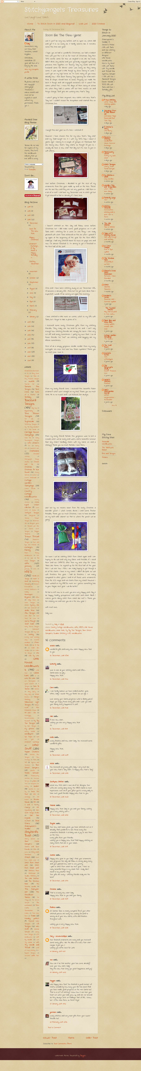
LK (35, 676)
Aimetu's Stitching (107, 138)
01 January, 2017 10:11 (57, 951)
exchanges (29, 547)
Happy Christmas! (34, 238)
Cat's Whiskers (33, 443)
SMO (34, 849)
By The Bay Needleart (32, 427)
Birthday (28, 397)
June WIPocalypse (108, 358)
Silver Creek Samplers (32, 842)
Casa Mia (28, 438)
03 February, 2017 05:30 (58, 1022)
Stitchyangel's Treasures (61, 9)
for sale (30, 558)
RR (34, 802)
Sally (28, 43)
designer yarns (34, 523)
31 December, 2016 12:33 (59, 927)
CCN (29, 446)
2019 (29, 206)
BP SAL (29, 419)
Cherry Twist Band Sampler (109, 167)
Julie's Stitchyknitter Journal (109, 391)
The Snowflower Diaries (32, 895)
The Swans (108, 339)
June (32, 293)
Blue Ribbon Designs (32, 415)
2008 (29, 352)
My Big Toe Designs (73, 630)
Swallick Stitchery (59, 633)
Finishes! (107, 383)
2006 (29, 360)
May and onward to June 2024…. (110, 312)
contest (34, 475)
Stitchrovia (31, 873)
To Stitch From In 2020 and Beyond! (56, 23)
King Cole (36, 632)
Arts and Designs (108, 453)
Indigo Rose (32, 600)
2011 (29, 339)
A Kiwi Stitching (109, 100)
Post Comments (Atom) (63, 1043)
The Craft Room (108, 346)
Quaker (36, 786)
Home (30, 23)
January (33, 316)
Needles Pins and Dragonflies (110, 186)
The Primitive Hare (109, 259)
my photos (29, 728)
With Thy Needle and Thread (32, 945)
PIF (26, 762)
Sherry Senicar (30, 839)
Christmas (28, 467)
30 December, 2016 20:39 (59, 755)
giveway (27, 569)
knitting (31, 634)
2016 (29, 219)
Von (51, 959)
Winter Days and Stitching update (110, 103)
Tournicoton (29, 910)
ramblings (27, 797)
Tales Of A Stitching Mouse (110, 234)
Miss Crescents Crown (32, 708)
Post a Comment (54, 1027)
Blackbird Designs (30, 402)
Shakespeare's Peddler (30, 827)
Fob (38, 555)
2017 (29, 215)
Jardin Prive (30, 610)
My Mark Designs (30, 726)
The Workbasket (32, 904)
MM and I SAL (30, 713)
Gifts (76, 627)
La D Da (36, 645)
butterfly (53, 664)
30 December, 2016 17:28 (59, 708)
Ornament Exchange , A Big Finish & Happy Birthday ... (34, 250)
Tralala (33, 915)
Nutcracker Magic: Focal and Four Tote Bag (110, 118)
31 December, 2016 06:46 (59, 815)
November (33, 271)
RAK (34, 794)
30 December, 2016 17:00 (59, 679)
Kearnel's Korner (107, 354)
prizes (34, 781)
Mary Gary (28, 694)
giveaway (28, 566)
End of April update (108, 250)
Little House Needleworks (32, 664)
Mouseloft (27, 721)
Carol (51, 687)
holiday (27, 592)
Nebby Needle (30, 731)
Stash (27, 857)
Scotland (27, 821)
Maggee (53, 980)
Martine (37, 689)
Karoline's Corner (107, 296)
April (32, 301)
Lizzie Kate (60, 630)
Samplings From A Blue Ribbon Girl (110, 112)
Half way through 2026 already (110, 238)
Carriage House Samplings (32, 434)
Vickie (52, 763)
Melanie (52, 805)
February (33, 310)
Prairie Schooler (32, 773)
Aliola (35, 376)
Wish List (83, 23)
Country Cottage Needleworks (62, 627)
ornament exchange (32, 742)
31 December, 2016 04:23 (59, 797)
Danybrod (32, 515)
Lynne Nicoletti (29, 684)
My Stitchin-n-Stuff (109, 176)
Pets (34, 760)
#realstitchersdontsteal (32, 371)
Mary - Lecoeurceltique (58, 936)
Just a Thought (30, 621)
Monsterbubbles (29, 718)
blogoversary (29, 411)
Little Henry (108, 130)
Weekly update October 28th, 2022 (109, 326)
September (34, 282)
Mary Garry (32, 692)
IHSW (37, 597)
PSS (26, 784)
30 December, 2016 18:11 (59, 728)
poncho (32, 770)
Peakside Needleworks (107, 442)
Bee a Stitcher (109, 227)
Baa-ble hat (29, 384)
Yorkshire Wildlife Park (32, 956)
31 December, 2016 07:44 (59, 880)
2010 (29, 343)
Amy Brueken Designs (32, 379)
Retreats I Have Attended (110, 277)
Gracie (53, 645)
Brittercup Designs (31, 424)
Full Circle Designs (32, 559)
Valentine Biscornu (107, 288)
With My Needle (32, 938)
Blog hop (34, 408)
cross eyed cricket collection (32, 505)
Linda (52, 737)
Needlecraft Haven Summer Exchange (109, 143)
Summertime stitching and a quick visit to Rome (109, 213)
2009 (29, 347)
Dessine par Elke (33, 526)
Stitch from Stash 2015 (32, 866)
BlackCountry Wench (109, 153)
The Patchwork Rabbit (108, 448)
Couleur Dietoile (30, 489)
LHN (37, 653)
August (32, 288)
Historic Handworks (31, 589)
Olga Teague (28, 737)
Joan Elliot (28, 616)
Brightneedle (29, 421)
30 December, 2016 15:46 (59, 655)
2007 (29, 356)
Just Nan (29, 624)
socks (26, 852)
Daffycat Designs (32, 513)
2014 (29, 326)
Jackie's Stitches (107, 380)
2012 (29, 335)
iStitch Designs (109, 164)
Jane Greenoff (31, 608)
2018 (29, 211)
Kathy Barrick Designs (32, 627)
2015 (29, 322)
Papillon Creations (32, 751)
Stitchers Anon (33, 870)
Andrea (52, 907)
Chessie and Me (32, 463)
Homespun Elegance (29, 596)
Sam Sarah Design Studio (32, 811)
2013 (29, 330)
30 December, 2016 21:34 (59, 773)
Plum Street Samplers (32, 766)
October (33, 278)
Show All (114, 405)
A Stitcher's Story (108, 128)
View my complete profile (32, 70)
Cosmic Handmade (30, 478)
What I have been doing (108, 190)
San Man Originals (32, 816)
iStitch (106, 284)
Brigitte (52, 823)
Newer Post (50, 1038)
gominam (53, 1012)
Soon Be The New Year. (33, 231)
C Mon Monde (31, 430)
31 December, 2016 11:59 (59, 899)
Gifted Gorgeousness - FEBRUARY (109, 397)
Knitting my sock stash (110, 156)
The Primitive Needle (32, 885)
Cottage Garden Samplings (29, 483)
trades (27, 913)
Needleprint (29, 734)
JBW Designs (30, 613)
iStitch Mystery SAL (32, 605)
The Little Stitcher (32, 878)
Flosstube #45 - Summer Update (110, 300)
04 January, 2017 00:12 (58, 972)
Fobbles (105, 457)
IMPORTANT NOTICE (108, 263)
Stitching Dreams (107, 207)
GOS (34, 569)
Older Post (92, 1038)
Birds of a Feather (32, 393)
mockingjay (28, 715)
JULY (105, 199)
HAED (81, 627)
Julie (51, 716)
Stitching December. (34, 263)
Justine (52, 855)
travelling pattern (32, 918)
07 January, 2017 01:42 (58, 1003)
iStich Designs (30, 603)
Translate (32, 169)
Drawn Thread (32, 536)
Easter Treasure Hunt (110, 372)
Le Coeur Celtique (107, 247)
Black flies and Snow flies (110, 321)
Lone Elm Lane (30, 678)
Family (27, 550)
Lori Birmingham (30, 681)
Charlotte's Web (34, 448)
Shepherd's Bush (31, 834)
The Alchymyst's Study (108, 367)
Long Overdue (109, 179)
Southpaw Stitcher (57, 781)
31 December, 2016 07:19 (59, 846)
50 (27, 373)
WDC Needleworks (74, 633)
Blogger (83, 1055)
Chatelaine (34, 451)
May (31, 297)
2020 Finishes (98, 23)
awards (31, 381)
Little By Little (34, 656)
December (34, 223)
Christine (53, 889)
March (32, 306)
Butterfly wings (110, 197)
